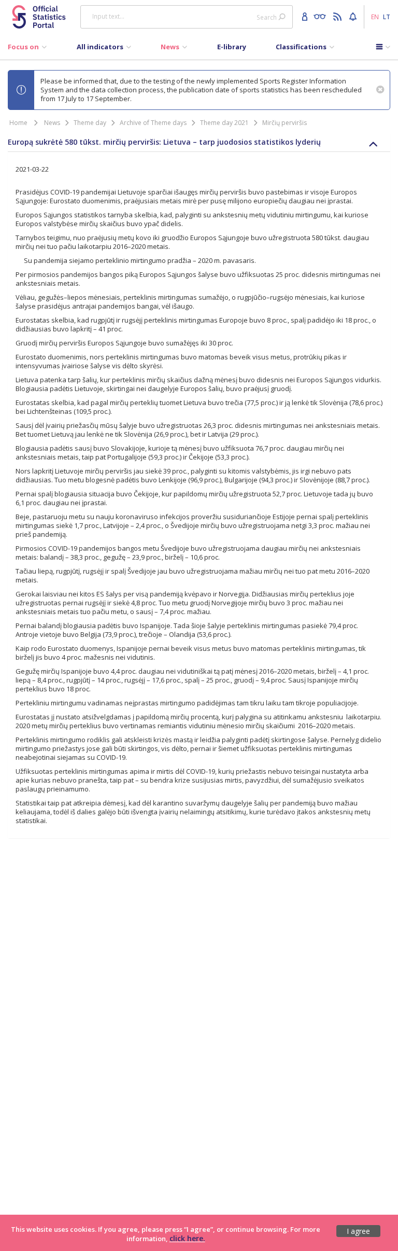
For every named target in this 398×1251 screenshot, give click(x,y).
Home (18, 122)
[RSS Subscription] (338, 16)
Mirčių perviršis (284, 122)
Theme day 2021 (224, 122)
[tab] (199, 142)
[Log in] (306, 16)
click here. (187, 1238)
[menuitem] (27, 49)
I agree (358, 1231)
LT (386, 16)
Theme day (90, 122)
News (52, 122)
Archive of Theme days (153, 122)
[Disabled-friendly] (322, 16)
